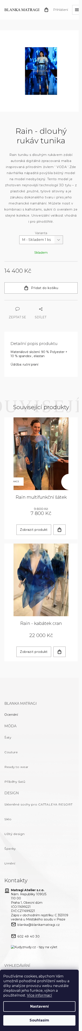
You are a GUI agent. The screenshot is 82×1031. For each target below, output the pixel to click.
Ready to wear (16, 767)
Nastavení (39, 1006)
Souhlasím (39, 1020)
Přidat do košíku (44, 288)
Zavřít (28, 302)
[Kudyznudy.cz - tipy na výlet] (34, 947)
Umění (9, 863)
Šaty (7, 737)
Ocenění (11, 715)
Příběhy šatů (14, 782)
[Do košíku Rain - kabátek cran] (59, 652)
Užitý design (14, 834)
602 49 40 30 (28, 936)
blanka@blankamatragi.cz (38, 925)
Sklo (8, 819)
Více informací (39, 995)
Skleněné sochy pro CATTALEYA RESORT (38, 804)
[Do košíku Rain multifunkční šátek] (59, 529)
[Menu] (77, 10)
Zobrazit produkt (34, 530)
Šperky (10, 849)
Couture (11, 752)
